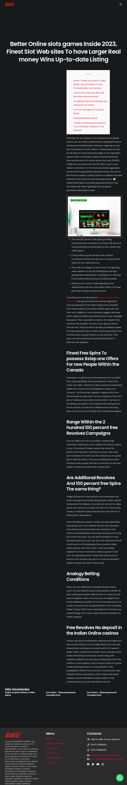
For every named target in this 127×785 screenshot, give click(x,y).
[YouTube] (97, 764)
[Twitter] (93, 764)
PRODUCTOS (52, 748)
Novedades (52, 753)
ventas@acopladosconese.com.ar (107, 759)
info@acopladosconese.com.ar (106, 755)
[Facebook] (88, 764)
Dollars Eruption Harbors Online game (20, 693)
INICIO (49, 738)
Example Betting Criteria (85, 118)
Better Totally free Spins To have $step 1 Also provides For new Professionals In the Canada (90, 84)
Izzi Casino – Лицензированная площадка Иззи (61, 693)
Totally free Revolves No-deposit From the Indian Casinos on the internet (90, 126)
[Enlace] (10, 4)
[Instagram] (103, 764)
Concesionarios (55, 757)
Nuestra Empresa (55, 743)
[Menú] (121, 4)
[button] (120, 778)
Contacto (51, 762)
